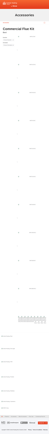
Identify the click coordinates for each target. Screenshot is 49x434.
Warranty (45, 429)
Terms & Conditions (37, 429)
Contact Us (41, 422)
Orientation (5, 42)
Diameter (5, 37)
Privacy (30, 429)
